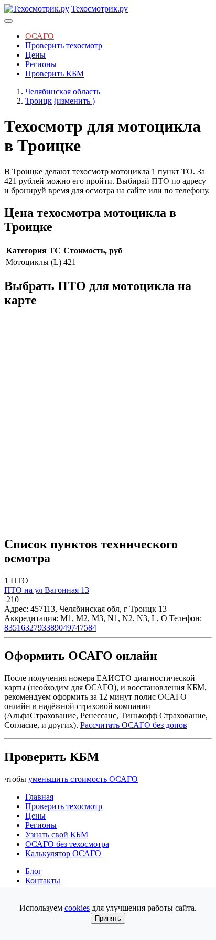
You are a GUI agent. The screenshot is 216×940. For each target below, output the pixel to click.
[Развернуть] (8, 21)
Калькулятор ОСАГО (63, 853)
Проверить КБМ (54, 73)
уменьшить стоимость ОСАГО (83, 779)
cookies (77, 907)
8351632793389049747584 (50, 627)
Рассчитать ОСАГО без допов (133, 725)
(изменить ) (74, 100)
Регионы (41, 64)
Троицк (38, 100)
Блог (33, 871)
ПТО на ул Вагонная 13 (46, 589)
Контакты (42, 880)
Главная (39, 796)
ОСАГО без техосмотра (67, 843)
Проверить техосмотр (63, 45)
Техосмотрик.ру (99, 8)
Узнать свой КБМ (56, 834)
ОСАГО (39, 35)
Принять (108, 918)
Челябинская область (62, 91)
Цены (35, 54)
